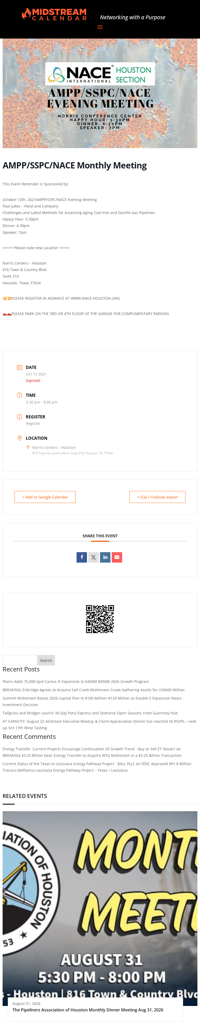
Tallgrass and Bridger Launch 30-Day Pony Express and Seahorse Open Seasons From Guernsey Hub (90, 712)
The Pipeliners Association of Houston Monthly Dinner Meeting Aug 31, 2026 (87, 1010)
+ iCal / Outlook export (157, 497)
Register (33, 423)
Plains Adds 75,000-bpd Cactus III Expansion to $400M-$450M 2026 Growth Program (76, 681)
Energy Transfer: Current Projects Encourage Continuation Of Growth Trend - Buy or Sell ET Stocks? (89, 748)
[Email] (117, 557)
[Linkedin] (105, 557)
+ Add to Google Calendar (45, 497)
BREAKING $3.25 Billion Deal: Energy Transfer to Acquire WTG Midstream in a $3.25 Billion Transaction (92, 755)
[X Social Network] (93, 557)
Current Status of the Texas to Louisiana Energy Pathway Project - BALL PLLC (69, 763)
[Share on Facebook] (82, 557)
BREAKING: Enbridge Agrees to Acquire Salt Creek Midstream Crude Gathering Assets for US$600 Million (94, 689)
